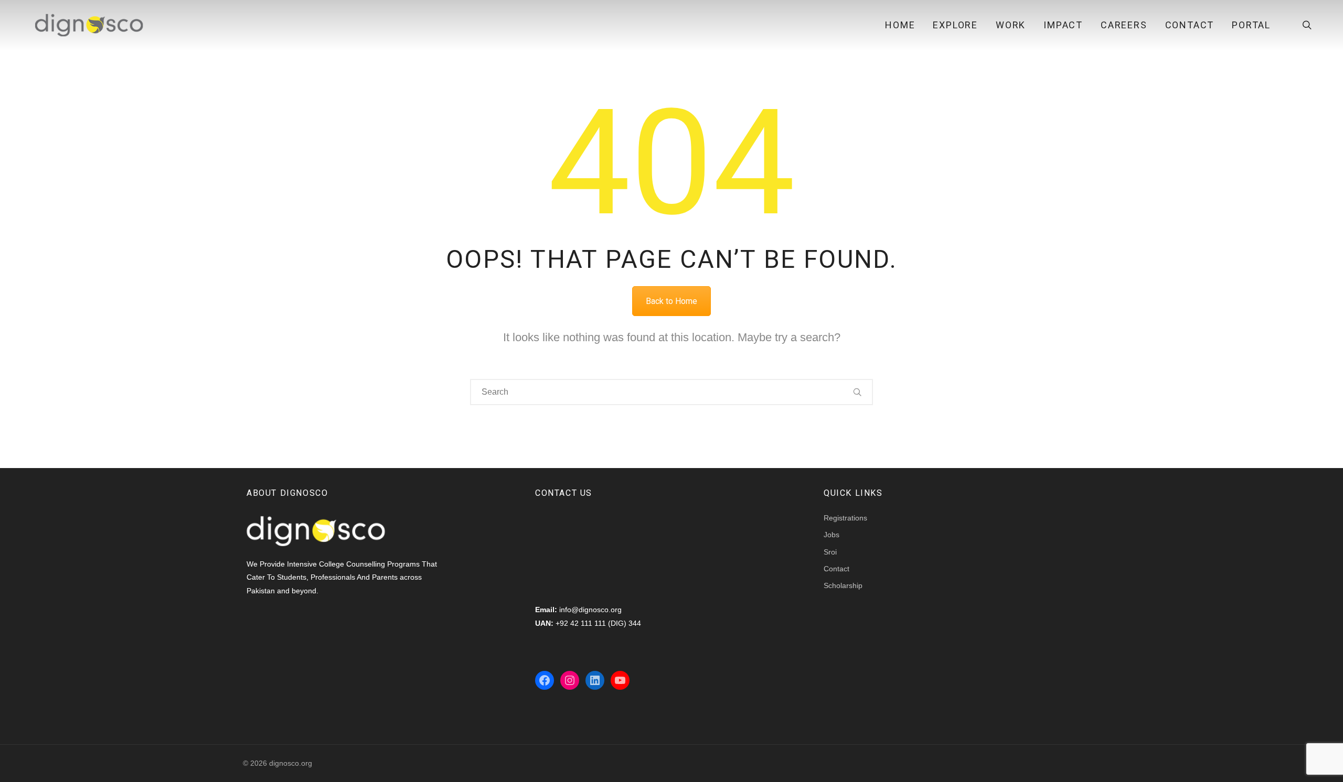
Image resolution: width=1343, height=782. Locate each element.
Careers (1124, 24)
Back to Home (671, 301)
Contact (1189, 24)
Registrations (845, 518)
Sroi (830, 552)
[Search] (858, 392)
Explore (955, 24)
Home (900, 24)
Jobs (831, 534)
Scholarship (843, 585)
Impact (1063, 24)
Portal (1251, 24)
